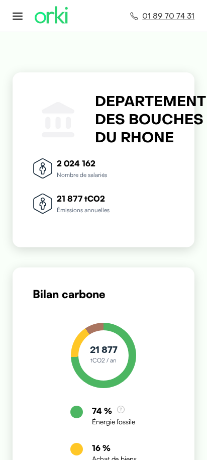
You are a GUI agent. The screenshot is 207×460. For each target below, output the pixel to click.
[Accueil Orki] (51, 16)
